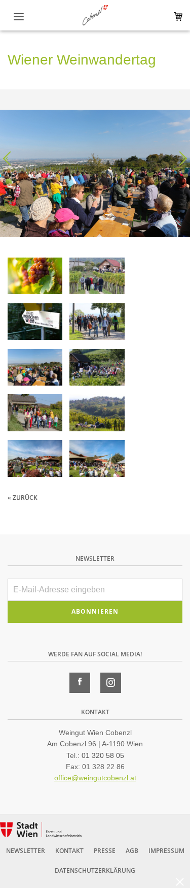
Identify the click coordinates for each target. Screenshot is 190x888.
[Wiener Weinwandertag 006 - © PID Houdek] (35, 369)
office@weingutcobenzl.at (95, 778)
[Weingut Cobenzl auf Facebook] (79, 683)
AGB (132, 850)
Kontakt (69, 850)
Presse (105, 850)
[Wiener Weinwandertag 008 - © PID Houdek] (96, 369)
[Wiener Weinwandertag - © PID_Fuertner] (35, 460)
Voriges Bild (10, 158)
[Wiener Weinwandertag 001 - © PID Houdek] (35, 278)
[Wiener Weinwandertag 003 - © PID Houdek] (35, 323)
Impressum (166, 850)
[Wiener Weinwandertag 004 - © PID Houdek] (96, 323)
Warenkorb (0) (176, 16)
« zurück (22, 497)
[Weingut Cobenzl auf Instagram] (110, 683)
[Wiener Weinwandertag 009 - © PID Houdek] (35, 414)
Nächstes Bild (180, 158)
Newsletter (25, 850)
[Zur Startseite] (95, 15)
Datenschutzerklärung (95, 870)
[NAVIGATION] (19, 17)
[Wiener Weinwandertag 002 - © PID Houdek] (96, 278)
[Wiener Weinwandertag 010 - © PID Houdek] (96, 414)
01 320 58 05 (103, 755)
